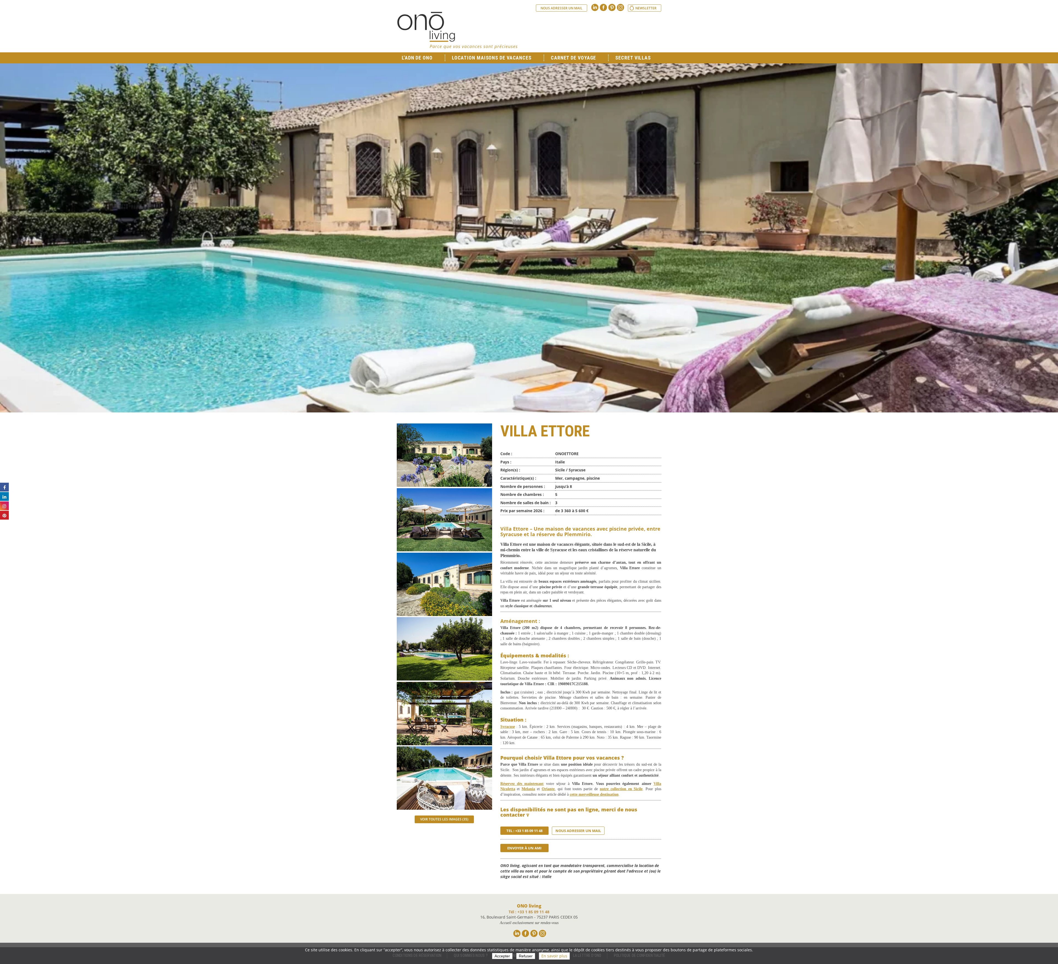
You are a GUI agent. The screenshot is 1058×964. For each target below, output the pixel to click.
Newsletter (646, 8)
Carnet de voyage (573, 58)
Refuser (526, 956)
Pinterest (612, 7)
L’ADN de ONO (417, 58)
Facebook (603, 7)
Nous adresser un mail (561, 8)
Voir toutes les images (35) (444, 819)
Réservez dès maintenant (522, 784)
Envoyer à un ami (524, 848)
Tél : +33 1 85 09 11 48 (529, 911)
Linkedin (594, 7)
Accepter (502, 956)
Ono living (457, 30)
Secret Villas (633, 58)
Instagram (620, 7)
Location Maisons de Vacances (491, 58)
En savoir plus (554, 955)
